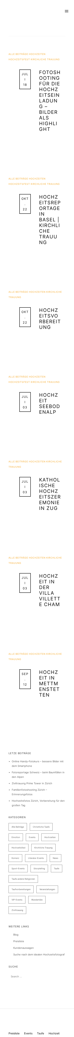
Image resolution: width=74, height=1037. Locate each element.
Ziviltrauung (17, 910)
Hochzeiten (37, 54)
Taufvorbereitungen (21, 889)
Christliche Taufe (41, 827)
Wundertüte (37, 899)
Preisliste (18, 941)
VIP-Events (17, 899)
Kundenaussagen (23, 947)
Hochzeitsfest (20, 59)
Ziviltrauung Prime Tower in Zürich (32, 783)
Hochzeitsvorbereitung (50, 318)
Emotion (16, 837)
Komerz (15, 858)
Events (32, 837)
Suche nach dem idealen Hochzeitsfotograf (39, 954)
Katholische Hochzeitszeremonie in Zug (50, 494)
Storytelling (39, 868)
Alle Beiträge (19, 54)
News (55, 858)
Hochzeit (54, 1033)
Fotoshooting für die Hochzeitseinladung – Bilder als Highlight (50, 100)
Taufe (56, 868)
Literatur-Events (36, 858)
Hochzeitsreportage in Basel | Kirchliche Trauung (50, 219)
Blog (15, 934)
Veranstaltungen (47, 889)
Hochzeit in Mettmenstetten (49, 683)
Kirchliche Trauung (45, 59)
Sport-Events (18, 868)
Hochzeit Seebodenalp (49, 403)
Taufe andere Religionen (23, 879)
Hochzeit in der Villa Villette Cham (50, 590)
